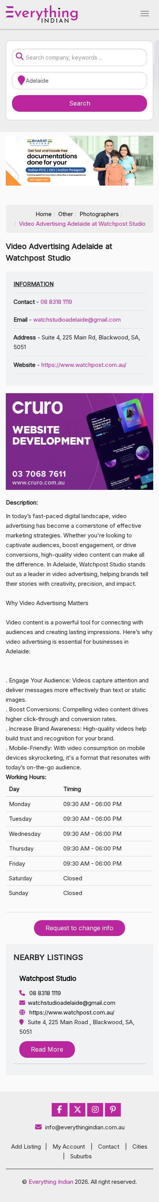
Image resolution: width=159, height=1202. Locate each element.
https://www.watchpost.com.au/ (83, 364)
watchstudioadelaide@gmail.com (77, 319)
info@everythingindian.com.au (85, 1127)
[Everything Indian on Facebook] (59, 1110)
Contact (108, 1146)
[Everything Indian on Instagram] (95, 1110)
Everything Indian (51, 1181)
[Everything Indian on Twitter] (77, 1110)
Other (65, 214)
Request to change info (79, 928)
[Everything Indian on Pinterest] (113, 1110)
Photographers (99, 214)
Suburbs (81, 1156)
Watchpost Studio (47, 978)
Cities (139, 1146)
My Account (68, 1146)
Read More (47, 1049)
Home (44, 214)
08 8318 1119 (56, 301)
